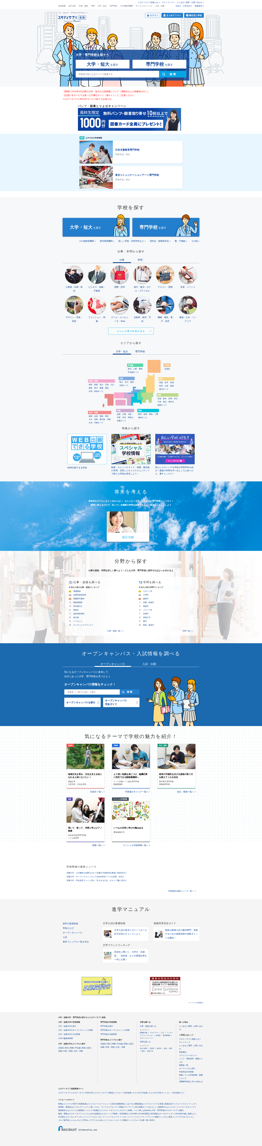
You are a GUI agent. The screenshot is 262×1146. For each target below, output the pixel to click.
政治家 (76, 617)
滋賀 (119, 414)
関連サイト (127, 1120)
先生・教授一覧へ (185, 791)
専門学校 (113, 6)
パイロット (77, 621)
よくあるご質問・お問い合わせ (189, 2)
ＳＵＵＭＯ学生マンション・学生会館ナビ (166, 1093)
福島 (172, 386)
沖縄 (109, 419)
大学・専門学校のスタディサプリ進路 (167, 1110)
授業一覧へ (97, 845)
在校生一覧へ (96, 791)
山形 (166, 386)
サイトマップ (167, 2)
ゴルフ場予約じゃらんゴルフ (70, 1120)
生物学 (146, 614)
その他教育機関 (126, 6)
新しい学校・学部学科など (131, 241)
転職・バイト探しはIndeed (139, 1110)
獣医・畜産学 (148, 625)
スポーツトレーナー (146, 1038)
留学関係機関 (106, 241)
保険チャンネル (161, 1117)
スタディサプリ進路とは (148, 2)
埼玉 (176, 399)
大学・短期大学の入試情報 (69, 1034)
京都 (124, 414)
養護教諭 (77, 591)
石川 (126, 382)
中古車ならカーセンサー (68, 1117)
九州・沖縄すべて (96, 423)
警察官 (76, 610)
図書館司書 (143, 1032)
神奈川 (171, 402)
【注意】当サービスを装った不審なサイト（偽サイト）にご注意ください (98, 95)
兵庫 (119, 417)
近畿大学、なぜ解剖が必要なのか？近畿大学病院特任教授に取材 (96, 873)
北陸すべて (123, 385)
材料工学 (150, 1051)
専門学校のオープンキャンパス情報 (114, 1030)
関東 (72, 1048)
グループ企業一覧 (140, 1120)
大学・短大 (102, 6)
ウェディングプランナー (83, 625)
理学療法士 (77, 606)
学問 (93, 6)
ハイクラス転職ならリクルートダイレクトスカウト (106, 1110)
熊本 (107, 416)
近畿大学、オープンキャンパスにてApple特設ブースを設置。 (95, 877)
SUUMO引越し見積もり (185, 1114)
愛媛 (101, 388)
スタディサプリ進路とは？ (190, 1039)
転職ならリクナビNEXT (68, 1104)
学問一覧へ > (188, 631)
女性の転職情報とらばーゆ (122, 1104)
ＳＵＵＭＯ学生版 (140, 1093)
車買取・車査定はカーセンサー (71, 1107)
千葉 (159, 402)
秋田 (161, 386)
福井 (132, 382)
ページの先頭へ (197, 1003)
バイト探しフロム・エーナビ (97, 1107)
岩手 (166, 382)
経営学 (159, 1048)
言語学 (152, 1048)
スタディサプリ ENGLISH (83, 1093)
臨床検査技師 (78, 614)
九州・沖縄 (78, 1051)
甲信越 (78, 1048)
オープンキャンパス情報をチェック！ (90, 684)
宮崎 (96, 419)
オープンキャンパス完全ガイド (116, 702)
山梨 (135, 369)
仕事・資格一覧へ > (115, 631)
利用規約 (182, 1052)
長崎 (101, 416)
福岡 (90, 416)
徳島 (90, 388)
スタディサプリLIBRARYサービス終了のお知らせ (87, 99)
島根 (96, 385)
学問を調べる (145, 1042)
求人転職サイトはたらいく (146, 1107)
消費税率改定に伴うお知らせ (191, 1081)
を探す (102, 64)
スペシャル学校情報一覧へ (135, 845)
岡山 (101, 385)
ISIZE (151, 1120)
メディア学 (147, 610)
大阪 (129, 414)
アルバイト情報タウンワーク (122, 1107)
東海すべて (142, 417)
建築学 (146, 599)
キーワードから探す (187, 1068)
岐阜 (140, 414)
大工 (162, 1032)
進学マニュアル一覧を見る (76, 941)
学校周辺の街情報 (186, 1072)
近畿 (60, 1051)
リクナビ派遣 (157, 1104)
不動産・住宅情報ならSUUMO (124, 1114)
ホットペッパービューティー (111, 1117)
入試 (65, 937)
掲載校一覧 (183, 1065)
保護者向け (199, 6)
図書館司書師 (78, 599)
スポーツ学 (147, 591)
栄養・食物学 (148, 602)
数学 (143, 1051)
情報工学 (146, 617)
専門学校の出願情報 (108, 1034)
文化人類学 (143, 1048)
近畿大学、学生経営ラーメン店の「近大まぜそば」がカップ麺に (96, 880)
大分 (90, 419)
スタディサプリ (64, 1093)
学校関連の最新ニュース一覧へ (181, 891)
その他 (194, 241)
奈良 (124, 417)
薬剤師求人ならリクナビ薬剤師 (71, 1110)
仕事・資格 (83, 6)
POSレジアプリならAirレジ (94, 1120)
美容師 (158, 1035)
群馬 (170, 399)
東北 (67, 1048)
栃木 (165, 399)
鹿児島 (102, 419)
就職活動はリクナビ (142, 1104)
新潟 (129, 369)
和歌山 (130, 417)
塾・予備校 (180, 241)
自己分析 (72, 6)
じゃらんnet (88, 1114)
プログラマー (154, 1032)
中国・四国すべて (96, 391)
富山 (121, 382)
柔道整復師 (166, 1035)
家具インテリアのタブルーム (180, 1117)
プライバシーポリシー (188, 1055)
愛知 (151, 414)
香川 (96, 388)
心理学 (146, 595)
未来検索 (62, 6)
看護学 (146, 606)
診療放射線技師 (79, 595)
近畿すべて (121, 421)
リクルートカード (114, 1120)
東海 (84, 1048)
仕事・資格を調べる (148, 1026)
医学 (170, 1048)
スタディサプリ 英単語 (104, 1093)
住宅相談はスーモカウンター (162, 1114)
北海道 (167, 369)
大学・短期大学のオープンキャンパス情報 (75, 1030)
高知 (107, 388)
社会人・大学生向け (184, 6)
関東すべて (162, 405)
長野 (140, 369)
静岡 (145, 414)
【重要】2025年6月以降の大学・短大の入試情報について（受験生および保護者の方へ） (106, 91)
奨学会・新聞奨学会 (159, 241)
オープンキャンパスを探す (80, 702)
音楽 (165, 1048)
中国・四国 (67, 1051)
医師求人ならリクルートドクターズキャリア (176, 1107)
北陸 (89, 1048)
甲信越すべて (133, 372)
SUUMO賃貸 (144, 1114)
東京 (165, 402)
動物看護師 (77, 602)
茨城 (159, 399)
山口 (112, 385)
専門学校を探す (106, 1026)
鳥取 (90, 385)
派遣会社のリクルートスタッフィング (180, 1104)
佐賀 (96, 416)
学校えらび (68, 928)
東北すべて (163, 389)
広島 (107, 385)
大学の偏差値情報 (65, 1038)
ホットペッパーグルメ (89, 1117)
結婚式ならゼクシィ (102, 1114)
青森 (161, 382)
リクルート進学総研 (123, 1093)
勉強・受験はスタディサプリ (70, 1114)
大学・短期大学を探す (67, 1026)
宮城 (172, 382)
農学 (145, 621)
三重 (156, 414)
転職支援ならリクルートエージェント (94, 1104)
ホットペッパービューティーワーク (138, 1117)
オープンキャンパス (144, 6)
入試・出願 (159, 6)
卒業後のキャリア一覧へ (136, 791)
